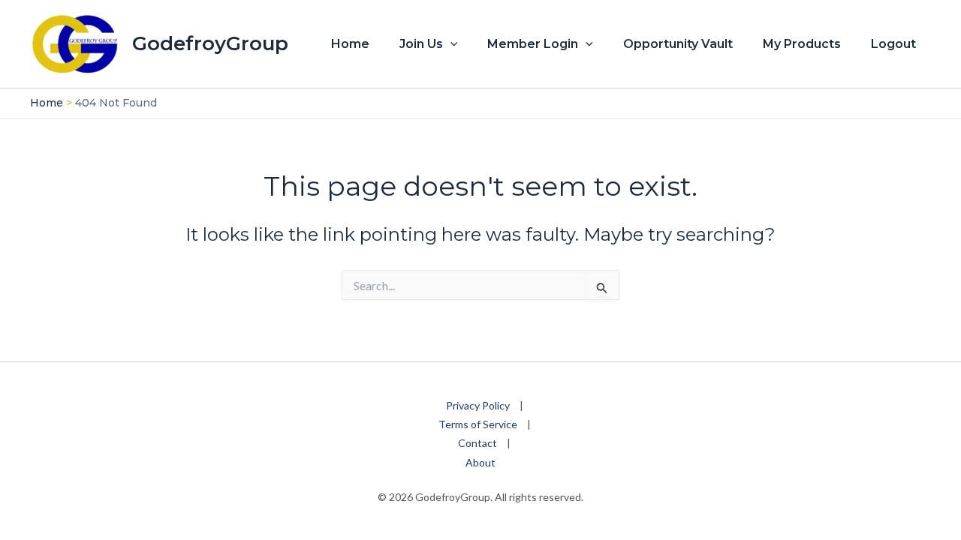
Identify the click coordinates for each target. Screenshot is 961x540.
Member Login (532, 44)
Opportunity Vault (678, 44)
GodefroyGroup (210, 44)
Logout (893, 44)
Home (350, 44)
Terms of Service (477, 424)
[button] (450, 44)
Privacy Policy (478, 405)
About (480, 462)
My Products (802, 44)
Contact (477, 442)
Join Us (421, 44)
